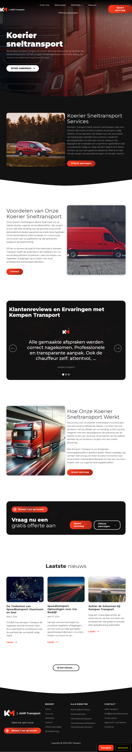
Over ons (44, 5)
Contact (14, 271)
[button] (77, 5)
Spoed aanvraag (80, 472)
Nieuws (92, 5)
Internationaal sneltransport (83, 723)
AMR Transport (111, 709)
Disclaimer (109, 727)
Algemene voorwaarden (115, 722)
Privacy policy (110, 718)
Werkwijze (60, 5)
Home (48, 709)
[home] (12, 9)
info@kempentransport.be (116, 714)
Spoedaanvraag (52, 731)
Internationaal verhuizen (82, 727)
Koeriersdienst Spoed (80, 709)
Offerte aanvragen (68, 13)
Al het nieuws (66, 667)
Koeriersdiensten (78, 714)
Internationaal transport (81, 718)
